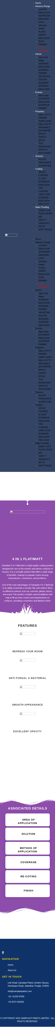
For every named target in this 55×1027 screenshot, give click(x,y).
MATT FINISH (45, 229)
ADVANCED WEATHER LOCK (44, 18)
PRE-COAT (43, 204)
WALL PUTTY (44, 114)
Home (38, 3)
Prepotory (39, 111)
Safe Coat (43, 57)
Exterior (38, 92)
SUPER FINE (44, 165)
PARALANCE (44, 162)
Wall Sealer (43, 95)
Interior (38, 54)
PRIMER (42, 118)
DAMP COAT (44, 210)
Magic (41, 60)
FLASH (41, 31)
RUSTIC (42, 159)
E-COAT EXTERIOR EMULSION (44, 181)
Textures (39, 156)
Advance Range (42, 6)
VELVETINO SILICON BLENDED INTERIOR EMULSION (44, 82)
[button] (40, 236)
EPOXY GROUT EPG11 (42, 137)
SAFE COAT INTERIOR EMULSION (44, 197)
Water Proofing (42, 207)
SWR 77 (42, 220)
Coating (38, 169)
